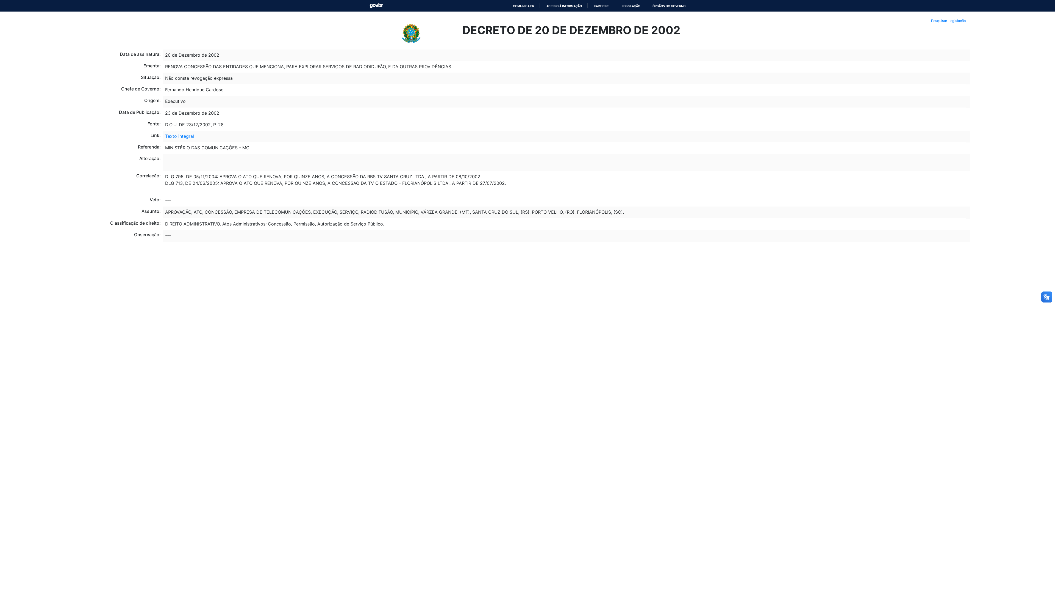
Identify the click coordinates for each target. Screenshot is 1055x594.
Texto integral (179, 136)
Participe (601, 6)
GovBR (376, 5)
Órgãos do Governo (669, 6)
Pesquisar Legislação (948, 21)
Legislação (631, 6)
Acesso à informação (564, 6)
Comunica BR (523, 6)
